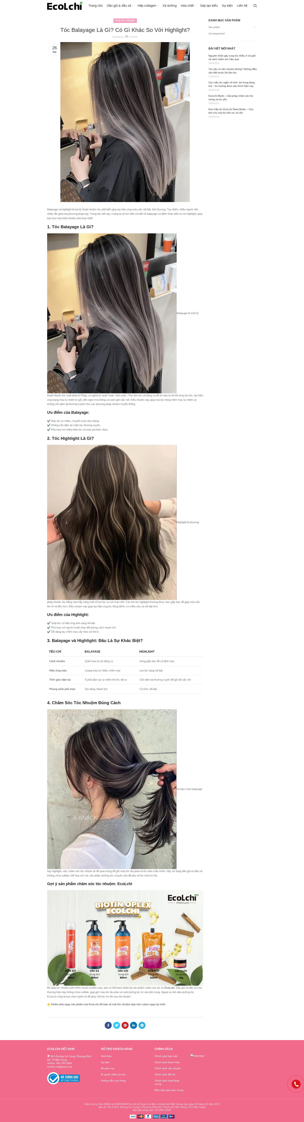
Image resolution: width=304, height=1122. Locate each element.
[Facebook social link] (108, 1025)
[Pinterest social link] (125, 1025)
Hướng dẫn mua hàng (113, 1080)
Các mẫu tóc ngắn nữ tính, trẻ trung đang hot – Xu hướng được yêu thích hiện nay (231, 84)
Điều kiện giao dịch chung (169, 1090)
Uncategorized (216, 33)
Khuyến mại (107, 1068)
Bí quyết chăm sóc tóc (113, 1074)
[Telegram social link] (141, 1025)
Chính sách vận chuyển (168, 1068)
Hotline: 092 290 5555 (59, 1063)
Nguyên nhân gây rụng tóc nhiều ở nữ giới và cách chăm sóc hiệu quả (232, 57)
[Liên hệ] (296, 1083)
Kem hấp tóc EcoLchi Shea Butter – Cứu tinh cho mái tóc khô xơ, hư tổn (231, 111)
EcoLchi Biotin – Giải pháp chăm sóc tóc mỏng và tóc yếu (230, 97)
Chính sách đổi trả (165, 1074)
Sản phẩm (214, 27)
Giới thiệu (106, 1056)
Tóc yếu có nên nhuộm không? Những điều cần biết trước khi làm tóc (232, 71)
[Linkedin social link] (133, 1025)
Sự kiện (105, 1062)
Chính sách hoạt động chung (167, 1082)
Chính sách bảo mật (166, 1056)
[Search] (255, 5)
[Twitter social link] (116, 1025)
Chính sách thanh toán (167, 1062)
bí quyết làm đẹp (125, 20)
